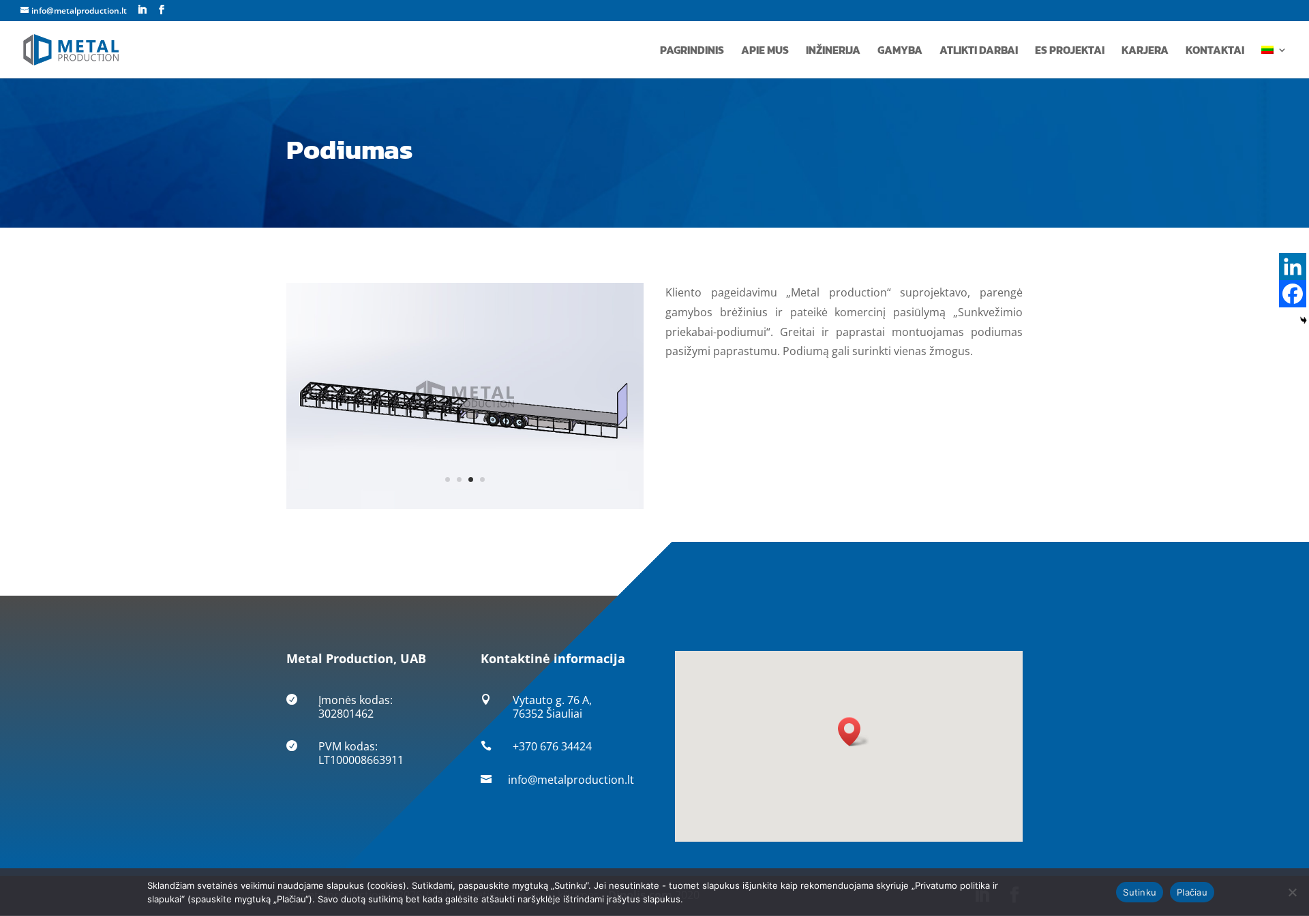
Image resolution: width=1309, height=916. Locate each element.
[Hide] (1303, 320)
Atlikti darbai (978, 51)
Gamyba (899, 51)
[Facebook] (1292, 293)
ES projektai (1069, 51)
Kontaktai (1215, 51)
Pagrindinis (692, 51)
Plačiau (1192, 892)
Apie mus (765, 51)
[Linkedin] (1292, 266)
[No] (1292, 892)
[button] (853, 731)
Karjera (1145, 51)
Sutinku (1139, 892)
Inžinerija (833, 51)
